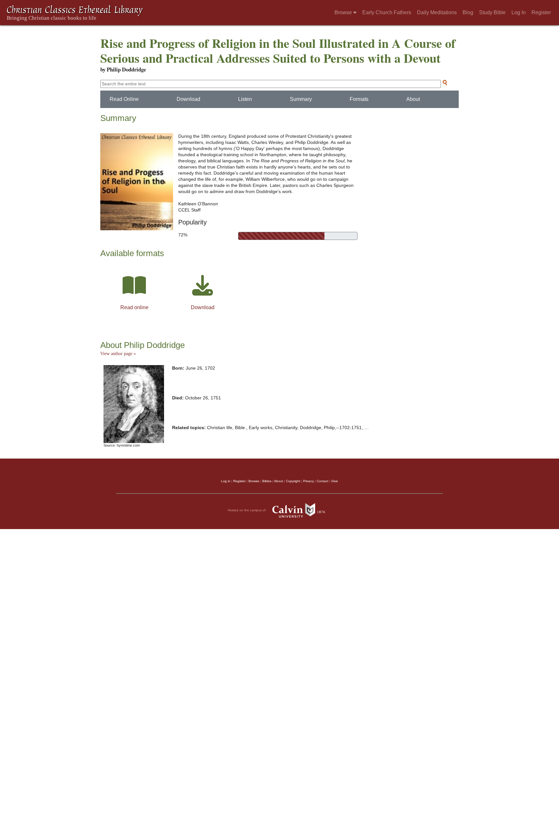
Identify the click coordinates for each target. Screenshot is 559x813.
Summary (301, 99)
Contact (322, 481)
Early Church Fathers (386, 12)
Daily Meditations (437, 12)
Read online (134, 307)
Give (334, 481)
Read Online (124, 99)
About (413, 99)
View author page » (118, 353)
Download (188, 99)
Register (541, 12)
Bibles (266, 481)
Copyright (293, 481)
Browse (343, 12)
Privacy (308, 481)
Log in (225, 481)
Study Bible (492, 12)
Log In (518, 12)
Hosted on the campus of (247, 510)
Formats (359, 99)
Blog (468, 12)
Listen (245, 99)
